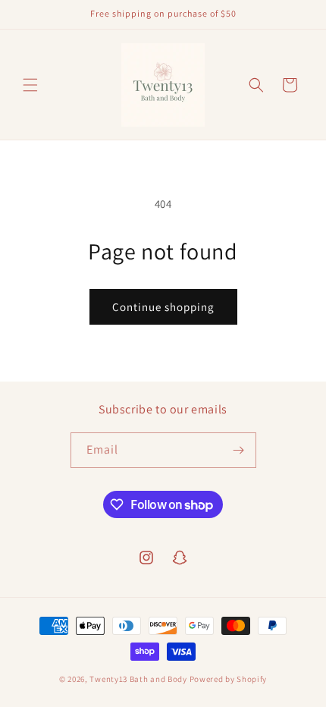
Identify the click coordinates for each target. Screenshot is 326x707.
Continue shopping (163, 307)
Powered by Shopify (229, 679)
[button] (30, 85)
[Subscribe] (238, 450)
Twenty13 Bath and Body (138, 679)
